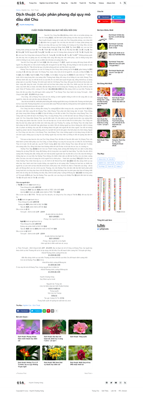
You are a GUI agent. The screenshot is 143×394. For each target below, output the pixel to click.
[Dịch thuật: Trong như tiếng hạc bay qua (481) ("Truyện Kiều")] (102, 64)
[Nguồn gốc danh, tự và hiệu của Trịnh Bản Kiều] (102, 55)
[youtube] (116, 383)
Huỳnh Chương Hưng (37, 391)
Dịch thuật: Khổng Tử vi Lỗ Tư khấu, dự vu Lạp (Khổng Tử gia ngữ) (28, 365)
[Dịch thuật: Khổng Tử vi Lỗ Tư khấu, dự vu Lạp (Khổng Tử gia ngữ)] (28, 353)
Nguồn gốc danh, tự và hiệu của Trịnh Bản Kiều (117, 53)
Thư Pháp (102, 166)
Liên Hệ (113, 391)
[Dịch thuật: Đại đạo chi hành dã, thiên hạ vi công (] (54, 327)
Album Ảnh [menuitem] (111, 3)
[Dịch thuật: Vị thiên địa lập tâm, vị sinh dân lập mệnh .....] (102, 37)
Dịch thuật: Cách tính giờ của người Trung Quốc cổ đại (116, 45)
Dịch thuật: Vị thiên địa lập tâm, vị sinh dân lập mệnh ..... (116, 37)
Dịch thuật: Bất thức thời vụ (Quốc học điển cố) (53, 364)
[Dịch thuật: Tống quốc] (80, 327)
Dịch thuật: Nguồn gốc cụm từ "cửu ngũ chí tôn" (116, 72)
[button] (120, 3)
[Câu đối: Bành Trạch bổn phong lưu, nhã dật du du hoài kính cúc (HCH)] (118, 113)
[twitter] (111, 383)
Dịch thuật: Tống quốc (78, 337)
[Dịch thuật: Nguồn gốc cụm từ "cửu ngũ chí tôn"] (102, 73)
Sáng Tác (120, 163)
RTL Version (123, 391)
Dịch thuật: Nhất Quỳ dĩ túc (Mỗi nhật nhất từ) (80, 364)
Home (18, 10)
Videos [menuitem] (101, 3)
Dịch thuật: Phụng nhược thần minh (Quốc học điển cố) (27, 339)
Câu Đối (111, 159)
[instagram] (120, 383)
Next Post (88, 373)
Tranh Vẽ (110, 166)
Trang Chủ (95, 391)
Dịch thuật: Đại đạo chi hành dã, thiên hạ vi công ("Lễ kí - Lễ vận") (53, 339)
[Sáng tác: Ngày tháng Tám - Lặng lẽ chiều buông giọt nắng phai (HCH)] (103, 91)
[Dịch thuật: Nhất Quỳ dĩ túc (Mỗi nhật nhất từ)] (80, 353)
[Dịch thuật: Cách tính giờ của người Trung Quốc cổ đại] (102, 46)
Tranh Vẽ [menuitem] (82, 3)
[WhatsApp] (44, 311)
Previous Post (21, 373)
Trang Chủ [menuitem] (33, 3)
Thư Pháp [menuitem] (92, 3)
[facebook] (106, 383)
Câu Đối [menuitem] (74, 3)
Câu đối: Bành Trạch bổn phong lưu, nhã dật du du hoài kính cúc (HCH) (118, 122)
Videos (118, 166)
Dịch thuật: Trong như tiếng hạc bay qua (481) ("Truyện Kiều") (117, 63)
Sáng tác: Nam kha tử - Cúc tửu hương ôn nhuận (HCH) (118, 143)
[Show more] (56, 311)
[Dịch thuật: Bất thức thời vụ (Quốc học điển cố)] (54, 353)
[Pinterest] (48, 311)
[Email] (52, 311)
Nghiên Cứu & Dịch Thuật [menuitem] (49, 3)
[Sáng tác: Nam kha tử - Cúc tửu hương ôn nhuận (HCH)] (118, 134)
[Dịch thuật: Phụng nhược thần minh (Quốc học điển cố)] (28, 327)
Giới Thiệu (105, 391)
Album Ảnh (102, 159)
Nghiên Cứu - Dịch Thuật (30, 10)
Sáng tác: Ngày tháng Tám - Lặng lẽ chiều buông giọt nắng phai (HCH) (103, 101)
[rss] (125, 383)
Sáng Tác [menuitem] (64, 3)
